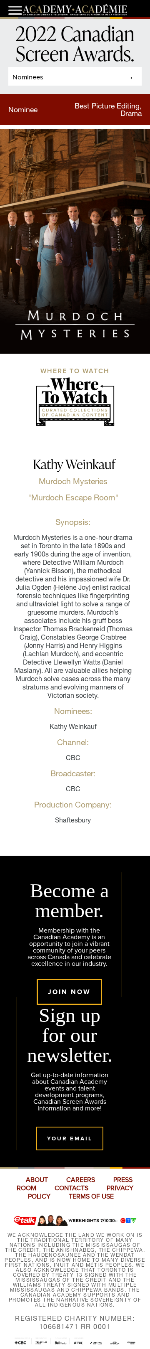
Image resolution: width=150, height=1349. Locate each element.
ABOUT (37, 1180)
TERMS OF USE (91, 1196)
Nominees (27, 76)
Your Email (69, 1138)
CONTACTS (71, 1188)
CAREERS (80, 1180)
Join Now (69, 992)
